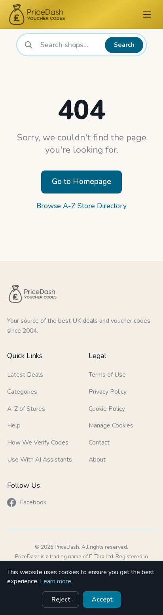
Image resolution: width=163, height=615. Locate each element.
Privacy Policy (108, 391)
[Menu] (147, 14)
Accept (102, 599)
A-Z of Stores (26, 408)
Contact (99, 442)
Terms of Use (107, 374)
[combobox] (70, 45)
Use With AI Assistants (39, 459)
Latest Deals (25, 374)
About (97, 459)
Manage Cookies (111, 425)
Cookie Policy (107, 408)
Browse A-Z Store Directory (81, 206)
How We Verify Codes (37, 442)
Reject (60, 599)
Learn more (55, 581)
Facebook (33, 502)
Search (124, 44)
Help (14, 425)
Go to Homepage (81, 181)
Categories (22, 391)
